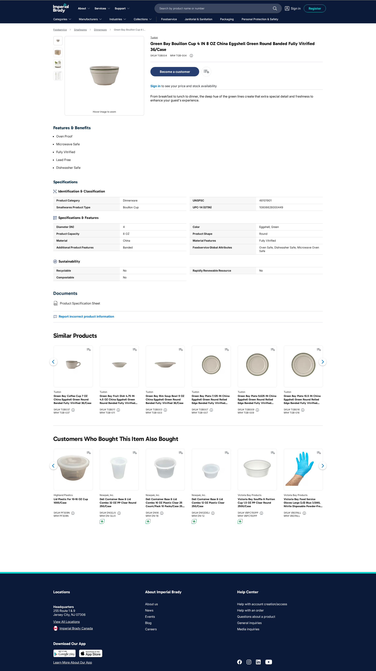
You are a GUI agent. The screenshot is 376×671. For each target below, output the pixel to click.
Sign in (155, 86)
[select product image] (58, 40)
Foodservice (60, 29)
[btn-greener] (102, 521)
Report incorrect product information (86, 316)
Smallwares (80, 29)
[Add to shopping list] (88, 349)
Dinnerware (100, 29)
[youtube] (268, 662)
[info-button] (191, 55)
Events (150, 617)
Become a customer (175, 72)
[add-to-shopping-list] (206, 72)
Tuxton (154, 37)
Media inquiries (248, 629)
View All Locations (66, 622)
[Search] (275, 8)
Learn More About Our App (72, 662)
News (149, 610)
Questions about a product (256, 617)
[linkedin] (258, 662)
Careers (151, 629)
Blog (148, 623)
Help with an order (250, 610)
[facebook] (239, 662)
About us (151, 604)
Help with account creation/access (262, 604)
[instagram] (249, 662)
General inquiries (249, 623)
